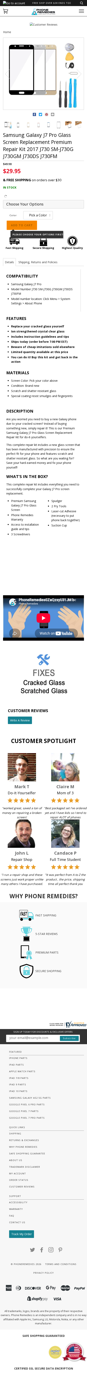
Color (13, 215)
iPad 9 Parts (17, 1084)
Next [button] (76, 74)
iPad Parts (16, 1064)
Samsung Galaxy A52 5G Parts (30, 1097)
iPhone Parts (18, 1058)
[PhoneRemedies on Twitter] (32, 1250)
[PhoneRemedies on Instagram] (51, 1250)
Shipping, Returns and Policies (37, 262)
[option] (43, 74)
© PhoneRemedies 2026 (26, 1264)
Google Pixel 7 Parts (24, 1111)
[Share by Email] (52, 115)
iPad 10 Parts (18, 1091)
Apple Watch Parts (22, 1071)
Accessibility (18, 1202)
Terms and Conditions (60, 1264)
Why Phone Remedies (23, 1146)
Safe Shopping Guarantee (27, 1153)
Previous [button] (10, 74)
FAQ (11, 1215)
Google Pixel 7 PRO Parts (27, 1117)
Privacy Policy (43, 1272)
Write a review (20, 720)
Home (7, 32)
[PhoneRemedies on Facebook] (42, 1250)
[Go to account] (14, 3)
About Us (15, 1160)
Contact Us (17, 1222)
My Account (17, 1173)
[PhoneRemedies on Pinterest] (60, 1250)
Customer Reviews (22, 1186)
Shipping (15, 1133)
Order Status (18, 1179)
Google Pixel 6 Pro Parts (27, 1104)
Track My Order (21, 1234)
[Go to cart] (5, 11)
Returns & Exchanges (24, 1140)
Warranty (16, 1208)
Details (9, 262)
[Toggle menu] (81, 11)
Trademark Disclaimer (24, 1166)
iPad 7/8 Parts (19, 1077)
